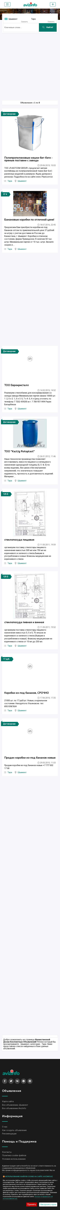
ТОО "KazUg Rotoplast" (19, 451)
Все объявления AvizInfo (14, 1108)
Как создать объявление (14, 1130)
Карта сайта (8, 1101)
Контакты (7, 1152)
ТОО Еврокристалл (16, 385)
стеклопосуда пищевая (19, 540)
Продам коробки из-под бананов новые (30, 758)
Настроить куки (48, 1204)
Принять (31, 1204)
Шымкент (13, 19)
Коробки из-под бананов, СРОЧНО (26, 693)
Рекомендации (9, 1133)
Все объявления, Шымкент (15, 1105)
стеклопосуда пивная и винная (24, 622)
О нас (4, 1126)
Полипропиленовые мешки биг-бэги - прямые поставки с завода (28, 159)
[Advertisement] (30, 65)
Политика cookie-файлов (14, 1155)
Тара (33, 19)
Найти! (49, 27)
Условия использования (14, 1159)
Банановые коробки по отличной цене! (29, 219)
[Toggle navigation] (7, 4)
